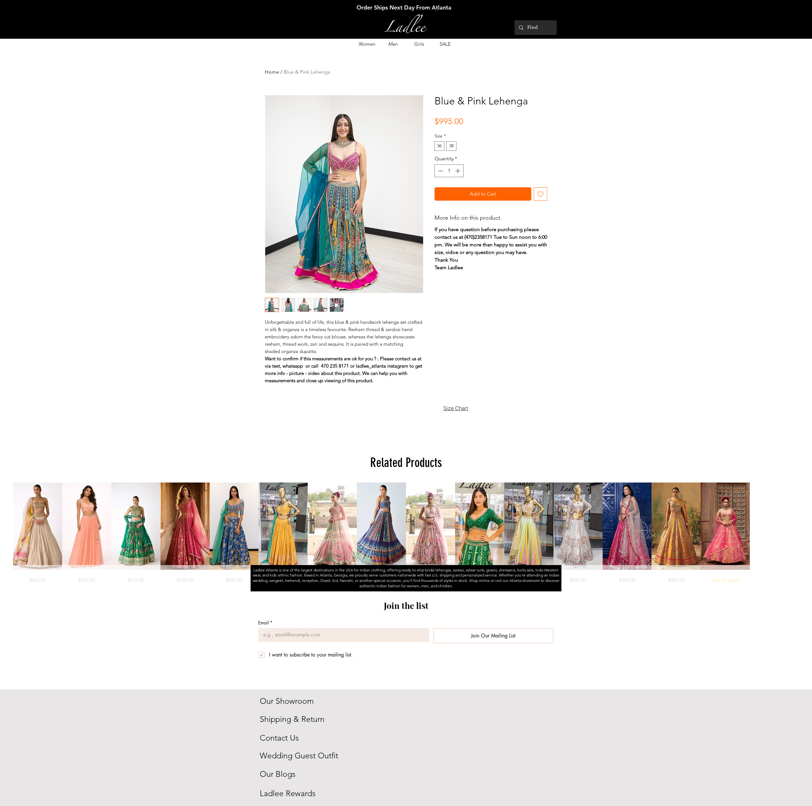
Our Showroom (287, 701)
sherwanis (507, 570)
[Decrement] (439, 171)
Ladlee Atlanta (265, 570)
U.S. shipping (443, 575)
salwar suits (475, 570)
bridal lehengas (438, 570)
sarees (458, 570)
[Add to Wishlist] (540, 194)
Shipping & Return (292, 719)
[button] (367, 44)
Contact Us (279, 738)
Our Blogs (278, 774)
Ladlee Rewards (288, 793)
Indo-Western (547, 570)
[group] (406, 533)
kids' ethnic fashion (286, 575)
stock (462, 580)
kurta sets (525, 570)
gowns (491, 570)
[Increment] (458, 171)
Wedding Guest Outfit (299, 755)
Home (272, 72)
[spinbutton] (449, 171)
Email (265, 622)
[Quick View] (37, 526)
